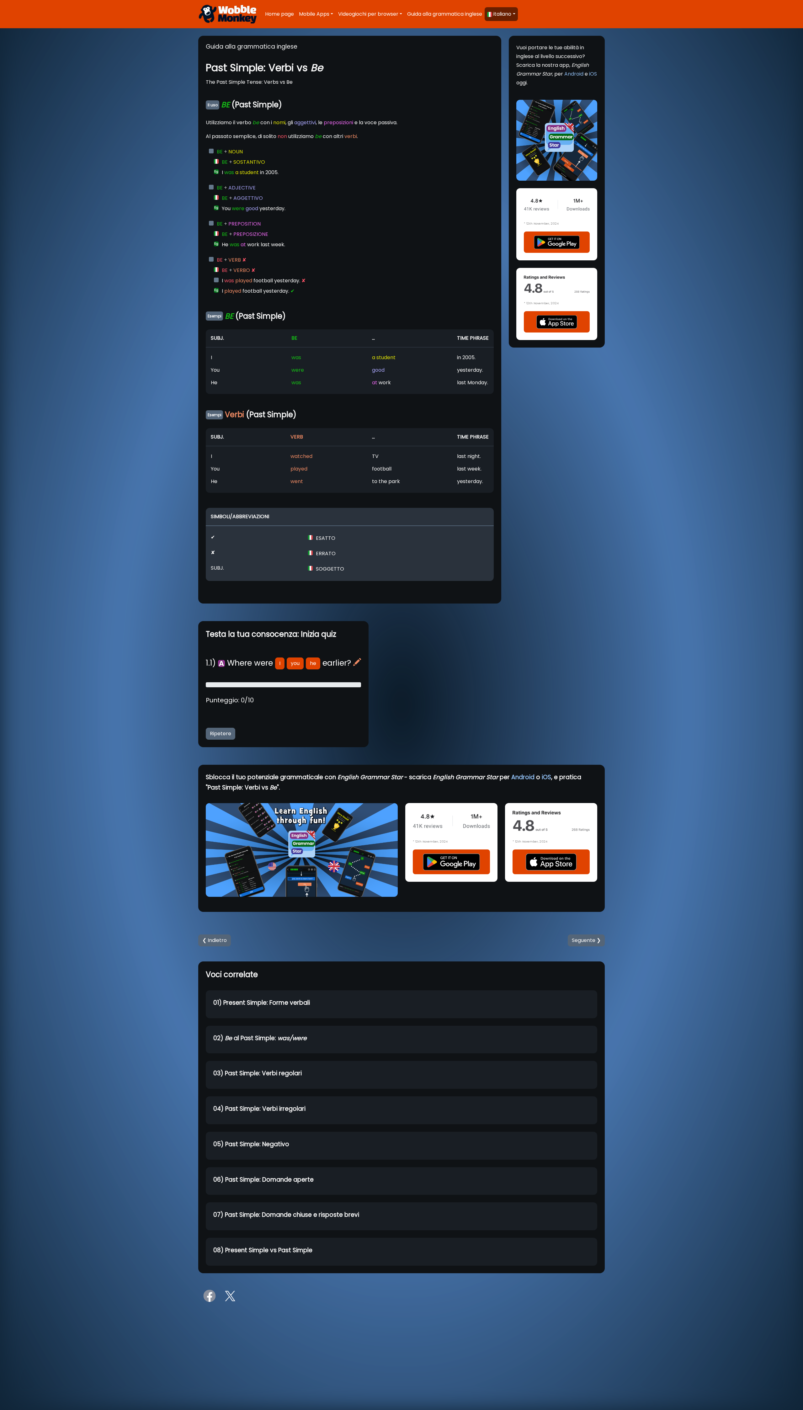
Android (573, 73)
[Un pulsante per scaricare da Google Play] (556, 242)
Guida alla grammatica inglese (444, 14)
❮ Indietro (214, 940)
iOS (593, 73)
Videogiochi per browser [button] (368, 14)
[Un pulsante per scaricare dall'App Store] (556, 321)
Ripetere (220, 733)
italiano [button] (502, 14)
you (295, 663)
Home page (279, 14)
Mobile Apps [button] (314, 14)
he (313, 663)
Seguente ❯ (586, 940)
